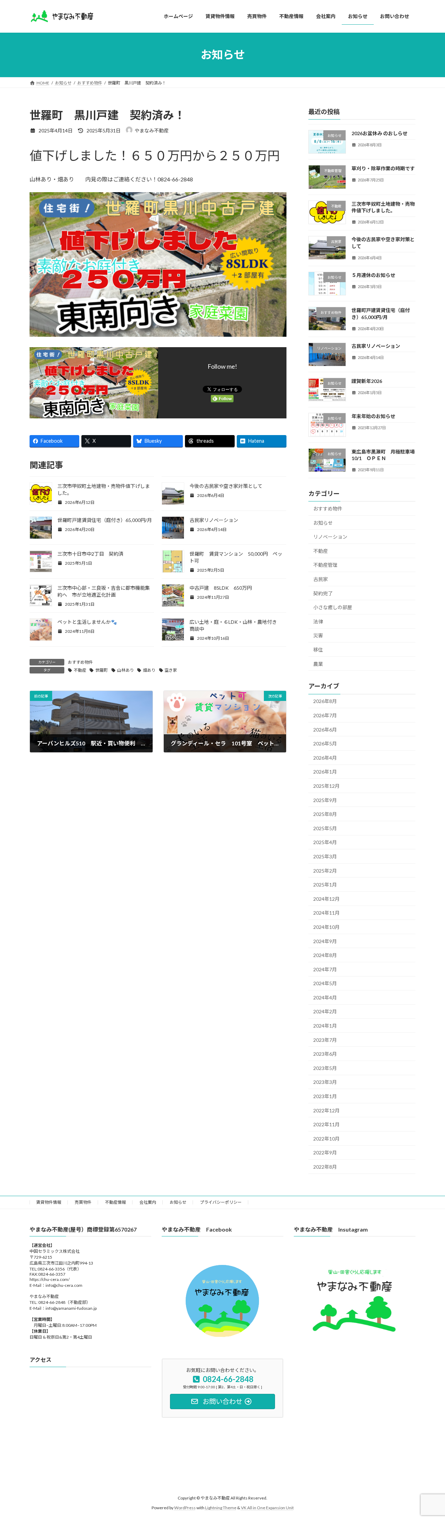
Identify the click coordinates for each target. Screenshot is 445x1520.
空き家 (170, 670)
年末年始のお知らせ (373, 416)
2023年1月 (325, 1096)
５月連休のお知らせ (373, 275)
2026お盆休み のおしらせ (379, 133)
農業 (318, 664)
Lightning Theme (220, 1508)
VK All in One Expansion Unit (267, 1508)
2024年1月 (325, 1026)
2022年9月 (325, 1152)
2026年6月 (325, 729)
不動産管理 (325, 565)
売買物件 (83, 1202)
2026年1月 (325, 772)
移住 (318, 650)
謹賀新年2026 (366, 381)
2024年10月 (326, 927)
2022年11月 (326, 1124)
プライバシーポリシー (221, 1202)
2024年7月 (325, 969)
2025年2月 (325, 870)
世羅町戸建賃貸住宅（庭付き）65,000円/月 (104, 520)
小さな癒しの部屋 (332, 607)
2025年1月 (325, 885)
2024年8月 (325, 955)
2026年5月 (325, 743)
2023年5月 (325, 1068)
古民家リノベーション (213, 520)
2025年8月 (325, 814)
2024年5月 (325, 983)
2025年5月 (325, 828)
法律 (318, 621)
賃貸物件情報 (48, 1202)
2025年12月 (326, 786)
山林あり (125, 670)
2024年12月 (326, 898)
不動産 (80, 670)
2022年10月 (326, 1138)
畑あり (149, 670)
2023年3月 (325, 1082)
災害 (318, 635)
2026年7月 (325, 715)
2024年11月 (326, 913)
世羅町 (101, 670)
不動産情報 (115, 1202)
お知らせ (323, 522)
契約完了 (323, 593)
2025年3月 (325, 856)
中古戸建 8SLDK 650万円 (225, 588)
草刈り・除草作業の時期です (383, 168)
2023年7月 (325, 1040)
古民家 (320, 579)
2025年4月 (325, 842)
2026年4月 (325, 757)
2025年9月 (325, 800)
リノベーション (330, 537)
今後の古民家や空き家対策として (225, 486)
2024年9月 (325, 941)
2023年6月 (325, 1054)
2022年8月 (325, 1167)
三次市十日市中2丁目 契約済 (90, 554)
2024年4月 (325, 997)
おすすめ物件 (80, 662)
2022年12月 (326, 1110)
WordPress (185, 1508)
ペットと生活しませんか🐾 (87, 622)
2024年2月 (325, 1011)
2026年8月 (325, 701)
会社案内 (147, 1202)
